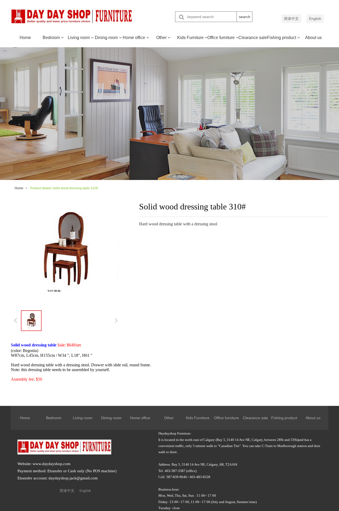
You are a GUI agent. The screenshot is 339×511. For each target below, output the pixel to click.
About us (313, 37)
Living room (79, 37)
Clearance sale (252, 37)
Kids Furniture (191, 37)
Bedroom (52, 37)
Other (162, 37)
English (315, 18)
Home (25, 37)
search (244, 17)
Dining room (107, 37)
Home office (134, 37)
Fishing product (282, 37)
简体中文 (291, 18)
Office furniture (221, 37)
